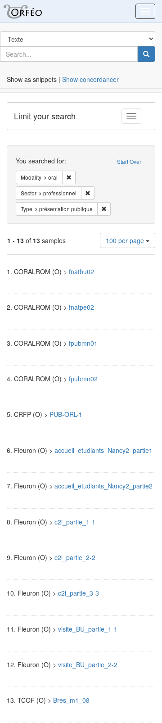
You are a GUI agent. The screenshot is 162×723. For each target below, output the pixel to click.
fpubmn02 (83, 378)
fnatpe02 (81, 307)
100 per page (126, 240)
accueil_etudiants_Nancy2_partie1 (103, 450)
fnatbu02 (81, 271)
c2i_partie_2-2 (74, 557)
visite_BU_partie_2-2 (87, 664)
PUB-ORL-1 (66, 414)
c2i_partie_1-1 (74, 521)
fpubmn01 (83, 343)
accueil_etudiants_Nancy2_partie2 (103, 485)
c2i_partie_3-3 (78, 592)
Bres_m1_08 (71, 700)
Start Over (129, 161)
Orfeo (34, 11)
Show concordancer (90, 79)
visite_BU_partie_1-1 (87, 628)
